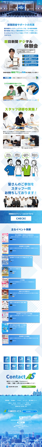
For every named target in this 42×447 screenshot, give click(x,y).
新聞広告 (10, 403)
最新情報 (7, 400)
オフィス (25, 400)
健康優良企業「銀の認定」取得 (21, 406)
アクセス (19, 400)
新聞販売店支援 (28, 404)
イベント (23, 403)
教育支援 (27, 403)
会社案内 (13, 400)
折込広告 (14, 403)
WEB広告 (19, 403)
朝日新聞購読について (30, 411)
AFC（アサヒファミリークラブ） (17, 404)
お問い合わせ (28, 386)
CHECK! (21, 218)
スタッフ (32, 403)
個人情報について (33, 400)
